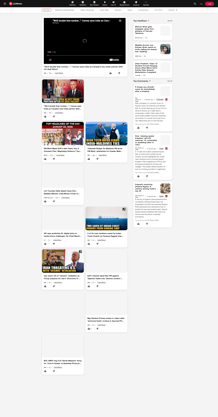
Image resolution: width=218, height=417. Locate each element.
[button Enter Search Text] (195, 4)
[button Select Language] (201, 4)
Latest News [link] (104, 10)
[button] (110, 73)
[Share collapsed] (119, 73)
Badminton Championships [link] (64, 10)
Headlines (82, 5)
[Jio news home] (15, 3)
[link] (169, 21)
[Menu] (5, 3)
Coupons (136, 5)
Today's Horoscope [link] (87, 10)
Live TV (113, 5)
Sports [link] (130, 10)
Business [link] (118, 10)
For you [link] (46, 10)
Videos (105, 5)
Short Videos (94, 5)
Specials (146, 5)
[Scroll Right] (176, 10)
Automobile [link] (172, 10)
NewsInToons (124, 5)
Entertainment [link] (143, 10)
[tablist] (107, 10)
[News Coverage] (166, 99)
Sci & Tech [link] (158, 10)
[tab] (46, 10)
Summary (72, 5)
